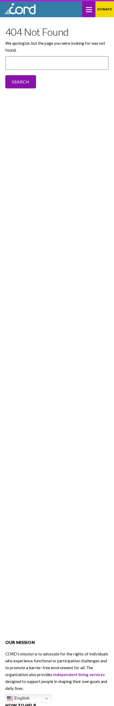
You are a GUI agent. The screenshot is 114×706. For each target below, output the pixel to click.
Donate (104, 9)
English (21, 698)
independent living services (79, 674)
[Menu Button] (88, 9)
